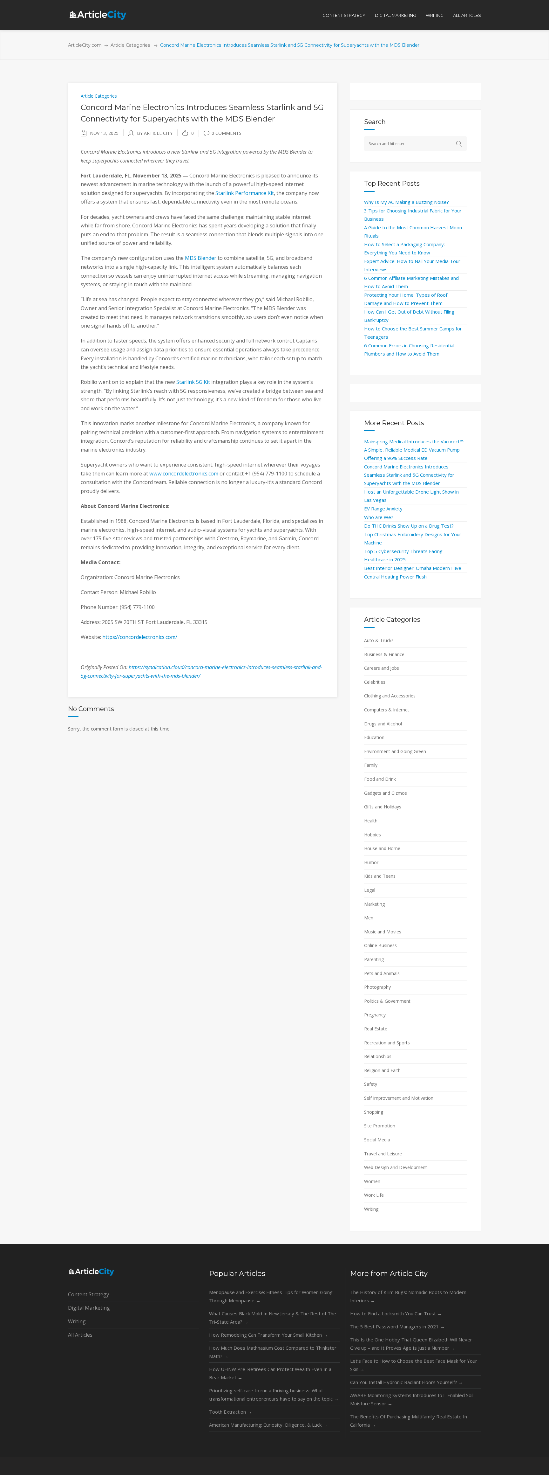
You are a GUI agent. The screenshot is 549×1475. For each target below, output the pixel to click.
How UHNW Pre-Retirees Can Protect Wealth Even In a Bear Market (270, 1373)
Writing (371, 1209)
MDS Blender (200, 257)
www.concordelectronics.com (183, 473)
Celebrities (374, 682)
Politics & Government (387, 1001)
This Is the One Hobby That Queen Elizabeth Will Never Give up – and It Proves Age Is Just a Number (411, 1343)
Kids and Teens (380, 876)
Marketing (374, 904)
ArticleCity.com (85, 45)
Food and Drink (380, 779)
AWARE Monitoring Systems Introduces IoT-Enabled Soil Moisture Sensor (411, 1399)
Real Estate (375, 1029)
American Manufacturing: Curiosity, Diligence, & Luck (268, 1425)
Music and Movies (382, 932)
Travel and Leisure (383, 1154)
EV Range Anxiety (383, 508)
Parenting (374, 959)
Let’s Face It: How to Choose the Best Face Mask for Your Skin (413, 1365)
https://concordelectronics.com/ (139, 637)
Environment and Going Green (395, 751)
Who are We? (378, 517)
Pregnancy (375, 1015)
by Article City (155, 133)
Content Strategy (88, 1294)
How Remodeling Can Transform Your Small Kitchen (268, 1335)
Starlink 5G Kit (193, 381)
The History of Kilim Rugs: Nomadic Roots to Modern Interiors (408, 1296)
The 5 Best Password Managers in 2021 (397, 1326)
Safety (370, 1084)
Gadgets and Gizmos (385, 793)
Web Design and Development (395, 1167)
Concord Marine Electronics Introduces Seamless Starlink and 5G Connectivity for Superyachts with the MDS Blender (409, 474)
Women (372, 1181)
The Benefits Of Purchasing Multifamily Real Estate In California (408, 1420)
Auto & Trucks (379, 640)
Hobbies (372, 835)
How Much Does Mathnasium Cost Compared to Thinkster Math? (272, 1352)
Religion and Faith (382, 1070)
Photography (377, 987)
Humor (371, 862)
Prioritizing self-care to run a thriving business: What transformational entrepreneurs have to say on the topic (274, 1394)
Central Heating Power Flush (395, 576)
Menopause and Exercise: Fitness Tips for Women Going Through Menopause (271, 1296)
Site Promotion (379, 1126)
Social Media (377, 1140)
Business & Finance (384, 654)
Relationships (377, 1056)
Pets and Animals (382, 973)
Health (370, 821)
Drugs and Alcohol (383, 724)
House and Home (382, 848)
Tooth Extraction (230, 1412)
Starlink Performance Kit (244, 193)
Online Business (380, 945)
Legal (369, 890)
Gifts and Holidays (382, 807)
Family (370, 765)
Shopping (373, 1112)
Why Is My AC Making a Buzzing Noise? (406, 202)
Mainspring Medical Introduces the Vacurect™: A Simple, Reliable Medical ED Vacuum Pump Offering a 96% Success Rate (414, 449)
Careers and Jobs (381, 668)
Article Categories (130, 45)
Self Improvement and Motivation (398, 1098)
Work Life (374, 1195)
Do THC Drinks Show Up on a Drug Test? (409, 526)
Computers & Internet (386, 710)
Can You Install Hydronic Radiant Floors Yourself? (406, 1382)
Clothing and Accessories (390, 696)
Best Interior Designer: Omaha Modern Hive (412, 568)
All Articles (80, 1334)
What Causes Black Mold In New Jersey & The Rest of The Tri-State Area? (272, 1317)
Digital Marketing (89, 1307)
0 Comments (226, 133)
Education (374, 737)
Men (368, 918)
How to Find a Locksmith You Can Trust (396, 1313)
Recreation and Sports (387, 1043)
